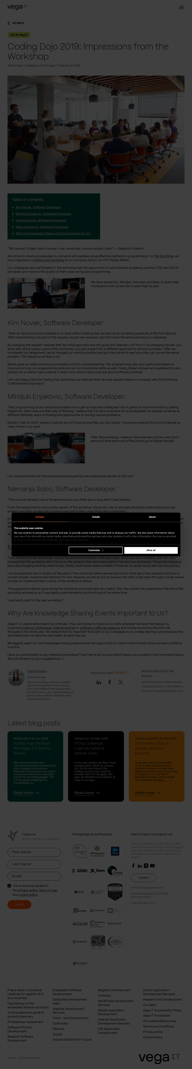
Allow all (150, 550)
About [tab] (152, 517)
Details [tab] (96, 517)
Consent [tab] (39, 517)
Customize (94, 550)
